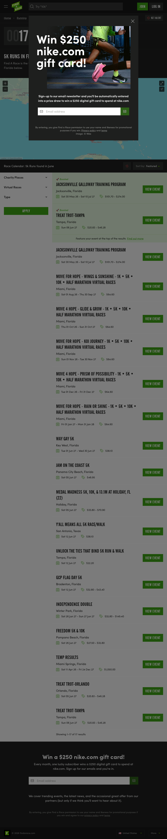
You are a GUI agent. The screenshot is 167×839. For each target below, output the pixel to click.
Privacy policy (88, 130)
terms (104, 130)
